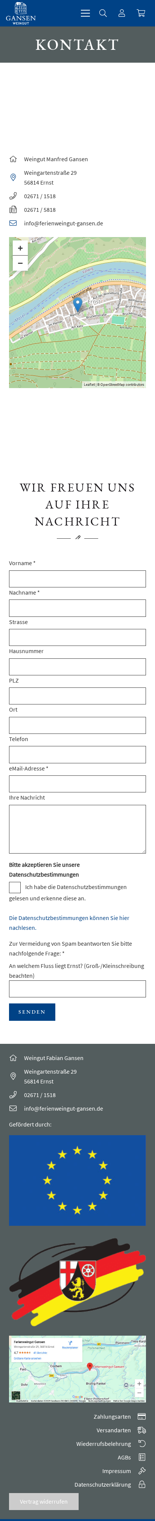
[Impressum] (138, 1470)
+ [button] (20, 248)
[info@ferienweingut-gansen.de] (16, 223)
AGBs (124, 1457)
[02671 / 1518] (16, 1094)
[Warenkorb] (140, 13)
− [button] (20, 263)
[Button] (121, 13)
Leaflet (89, 384)
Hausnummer (26, 651)
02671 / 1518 (40, 1095)
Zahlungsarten (112, 1416)
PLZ (14, 680)
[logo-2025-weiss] (21, 13)
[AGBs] (138, 1457)
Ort (13, 709)
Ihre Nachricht (27, 797)
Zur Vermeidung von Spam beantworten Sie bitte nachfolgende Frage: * (76, 959)
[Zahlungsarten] (138, 1416)
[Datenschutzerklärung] (138, 1484)
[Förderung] (77, 1180)
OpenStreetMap (112, 384)
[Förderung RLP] (77, 1282)
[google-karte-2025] (77, 1369)
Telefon (18, 739)
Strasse (18, 622)
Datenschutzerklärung (102, 1484)
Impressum (116, 1471)
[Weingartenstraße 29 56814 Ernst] (16, 177)
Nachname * (24, 592)
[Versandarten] (138, 1429)
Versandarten (114, 1430)
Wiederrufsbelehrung (103, 1443)
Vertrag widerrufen (44, 1501)
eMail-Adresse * (29, 768)
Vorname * (22, 563)
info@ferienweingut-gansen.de (63, 223)
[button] (85, 13)
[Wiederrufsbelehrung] (138, 1443)
